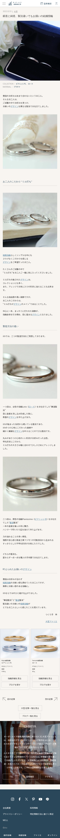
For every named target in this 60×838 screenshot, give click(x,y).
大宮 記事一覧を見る (30, 708)
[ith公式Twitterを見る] (26, 799)
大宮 (16, 11)
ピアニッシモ (40, 519)
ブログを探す (15, 684)
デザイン (14, 106)
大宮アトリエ (51, 621)
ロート (32, 406)
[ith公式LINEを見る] (47, 799)
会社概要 (7, 807)
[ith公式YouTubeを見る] (40, 799)
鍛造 (12, 522)
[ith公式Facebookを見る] (19, 799)
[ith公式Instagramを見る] (12, 799)
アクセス (48, 776)
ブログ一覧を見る (30, 716)
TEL (11, 776)
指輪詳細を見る (14, 678)
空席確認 (30, 776)
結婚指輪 (7, 255)
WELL (5, 820)
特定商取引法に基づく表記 (41, 814)
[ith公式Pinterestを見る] (33, 799)
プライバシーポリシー (12, 814)
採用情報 (34, 807)
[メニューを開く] (4, 3)
